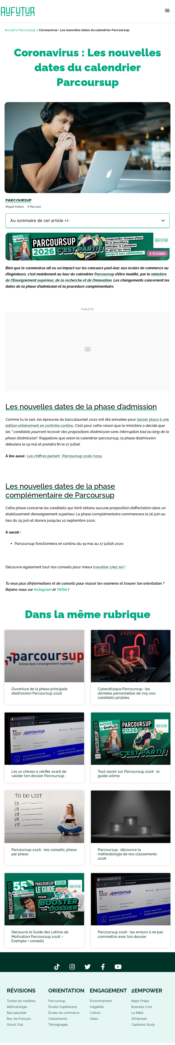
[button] (167, 10)
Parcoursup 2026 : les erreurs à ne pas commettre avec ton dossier (130, 934)
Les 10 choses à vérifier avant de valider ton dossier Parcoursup (38, 773)
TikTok (62, 589)
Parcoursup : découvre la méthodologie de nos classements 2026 (127, 854)
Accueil (10, 30)
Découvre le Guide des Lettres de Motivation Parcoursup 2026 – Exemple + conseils (39, 936)
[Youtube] (118, 967)
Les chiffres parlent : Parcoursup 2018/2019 (64, 456)
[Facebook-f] (103, 967)
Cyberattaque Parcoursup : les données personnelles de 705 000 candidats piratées (127, 693)
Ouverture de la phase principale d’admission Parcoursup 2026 (39, 691)
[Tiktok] (57, 967)
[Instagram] (72, 967)
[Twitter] (88, 967)
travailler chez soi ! (109, 567)
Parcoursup (27, 30)
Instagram (42, 589)
